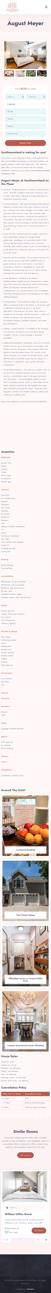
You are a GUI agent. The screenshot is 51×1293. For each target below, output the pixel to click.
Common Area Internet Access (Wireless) (25, 1045)
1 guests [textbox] (11, 104)
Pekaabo (30, 1289)
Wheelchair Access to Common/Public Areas (26, 979)
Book (40, 1230)
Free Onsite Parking (26, 915)
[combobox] (25, 104)
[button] (7, 55)
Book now (25, 143)
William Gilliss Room (18, 1214)
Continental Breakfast (25, 850)
